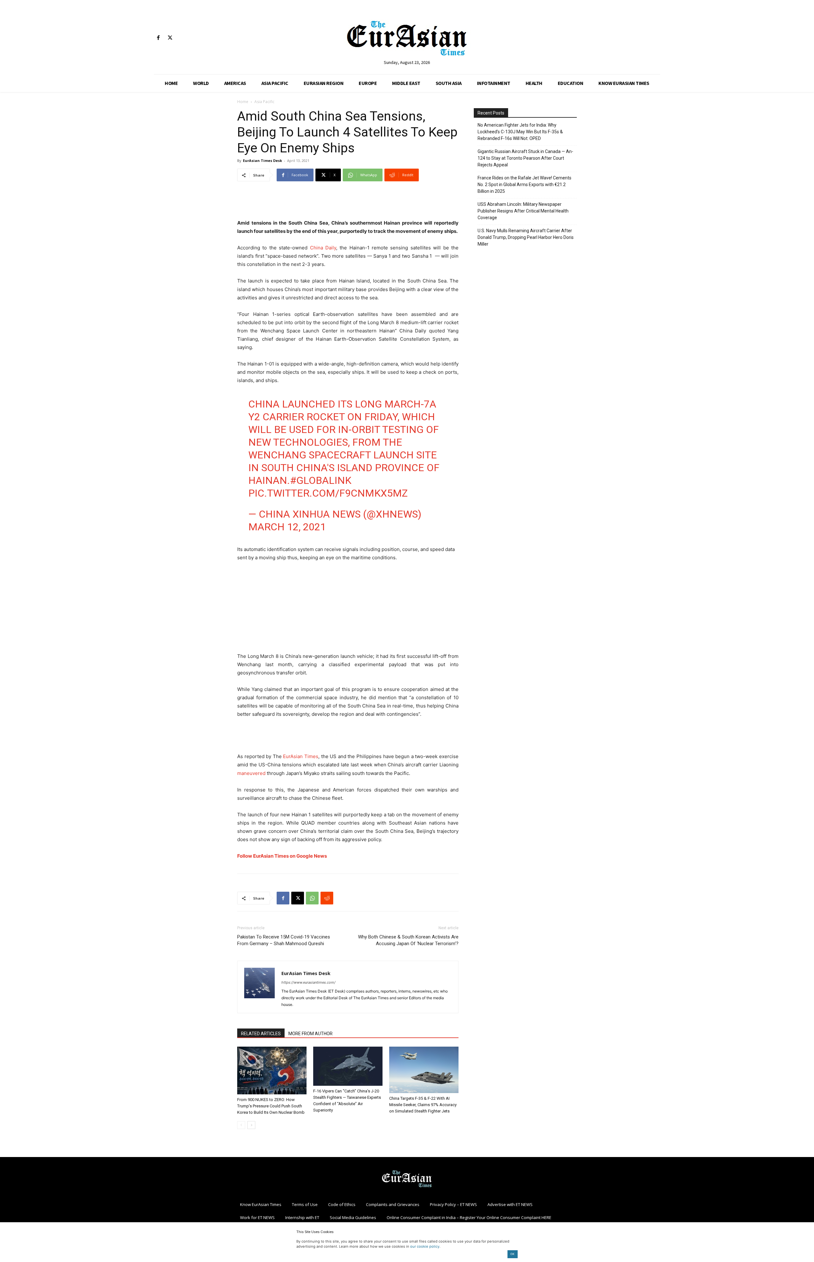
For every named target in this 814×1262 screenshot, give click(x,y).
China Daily (323, 248)
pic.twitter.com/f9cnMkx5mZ (328, 493)
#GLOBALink (320, 480)
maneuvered (251, 773)
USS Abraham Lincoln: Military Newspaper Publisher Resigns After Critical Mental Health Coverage (523, 211)
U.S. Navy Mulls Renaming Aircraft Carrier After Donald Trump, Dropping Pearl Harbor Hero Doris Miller (526, 237)
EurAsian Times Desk (262, 160)
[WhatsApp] (312, 898)
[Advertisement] (347, 202)
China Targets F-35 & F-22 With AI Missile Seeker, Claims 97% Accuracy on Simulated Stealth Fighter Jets (423, 1104)
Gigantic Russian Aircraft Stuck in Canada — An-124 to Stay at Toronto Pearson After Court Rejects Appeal (525, 158)
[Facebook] (158, 38)
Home (242, 101)
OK (512, 1254)
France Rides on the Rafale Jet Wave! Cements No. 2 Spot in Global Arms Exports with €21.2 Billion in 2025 (524, 184)
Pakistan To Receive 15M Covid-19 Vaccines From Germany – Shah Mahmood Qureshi (283, 940)
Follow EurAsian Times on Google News (282, 856)
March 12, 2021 (287, 527)
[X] (170, 38)
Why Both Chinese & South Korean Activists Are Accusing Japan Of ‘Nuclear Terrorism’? (408, 940)
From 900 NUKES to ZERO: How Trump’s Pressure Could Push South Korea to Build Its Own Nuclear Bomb (271, 1106)
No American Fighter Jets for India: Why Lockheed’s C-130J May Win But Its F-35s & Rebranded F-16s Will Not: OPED (520, 131)
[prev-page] (241, 1125)
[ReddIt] (327, 898)
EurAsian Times (300, 756)
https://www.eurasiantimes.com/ (308, 982)
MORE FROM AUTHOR (310, 1033)
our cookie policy (424, 1246)
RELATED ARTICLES (261, 1033)
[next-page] (251, 1125)
